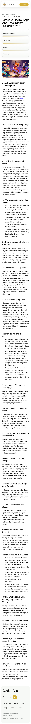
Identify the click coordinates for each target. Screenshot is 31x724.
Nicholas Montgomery (9, 33)
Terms (16, 718)
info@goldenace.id (10, 708)
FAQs (22, 704)
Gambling (12, 14)
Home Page (8, 704)
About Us (5, 718)
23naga (22, 98)
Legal (21, 718)
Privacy (12, 718)
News (7, 14)
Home (3, 14)
